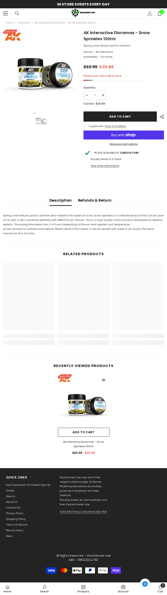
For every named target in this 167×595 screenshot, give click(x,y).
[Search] (17, 13)
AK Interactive (104, 52)
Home (10, 22)
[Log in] (150, 13)
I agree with (96, 126)
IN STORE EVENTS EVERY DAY (83, 4)
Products (24, 22)
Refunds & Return (95, 200)
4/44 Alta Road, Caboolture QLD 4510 (83, 511)
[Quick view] (103, 380)
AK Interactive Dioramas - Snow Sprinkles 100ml (83, 444)
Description (60, 200)
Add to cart (120, 116)
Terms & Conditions (115, 126)
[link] (29, 336)
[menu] (5, 13)
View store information (105, 165)
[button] (145, 584)
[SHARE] (160, 117)
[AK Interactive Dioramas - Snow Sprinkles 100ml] (83, 400)
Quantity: (90, 87)
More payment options (124, 144)
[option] (83, 4)
